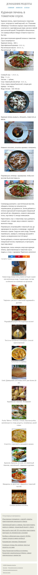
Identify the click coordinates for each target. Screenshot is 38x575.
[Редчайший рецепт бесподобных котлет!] (19, 319)
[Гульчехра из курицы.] (19, 359)
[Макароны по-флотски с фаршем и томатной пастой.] (19, 482)
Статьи (26, 7)
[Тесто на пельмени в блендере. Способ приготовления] (19, 338)
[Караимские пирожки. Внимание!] (19, 399)
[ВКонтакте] (11, 256)
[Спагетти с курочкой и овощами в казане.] (19, 442)
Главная (11, 7)
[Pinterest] (19, 256)
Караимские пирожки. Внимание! (14, 542)
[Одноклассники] (26, 256)
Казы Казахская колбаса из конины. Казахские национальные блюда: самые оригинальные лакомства (16, 553)
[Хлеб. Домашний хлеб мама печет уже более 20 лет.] (19, 378)
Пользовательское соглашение (15, 567)
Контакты (5, 567)
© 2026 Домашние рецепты (9, 565)
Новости (19, 7)
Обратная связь (6, 572)
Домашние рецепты (19, 3)
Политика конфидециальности (10, 570)
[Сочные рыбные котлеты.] (19, 503)
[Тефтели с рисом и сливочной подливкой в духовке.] (19, 298)
